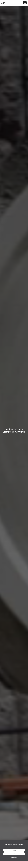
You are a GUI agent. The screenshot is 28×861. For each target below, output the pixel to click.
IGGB (4, 3)
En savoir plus (14, 857)
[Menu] (25, 3)
